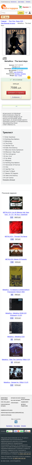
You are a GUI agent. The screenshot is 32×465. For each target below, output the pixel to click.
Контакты (13, 1)
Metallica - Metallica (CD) (16, 336)
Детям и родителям (24, 405)
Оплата (28, 1)
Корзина (27, 7)
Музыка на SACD (16, 398)
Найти (21, 12)
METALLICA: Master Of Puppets (16, 259)
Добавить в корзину (16, 93)
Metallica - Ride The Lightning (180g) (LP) (16, 359)
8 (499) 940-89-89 (24, 454)
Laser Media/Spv (18, 72)
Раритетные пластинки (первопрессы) (12, 412)
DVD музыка (14, 402)
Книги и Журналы (6, 415)
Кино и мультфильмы (25, 398)
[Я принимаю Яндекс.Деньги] (27, 431)
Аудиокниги (24, 402)
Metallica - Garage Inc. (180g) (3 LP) (16, 382)
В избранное (15, 97)
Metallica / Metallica (20, 73)
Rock (16, 75)
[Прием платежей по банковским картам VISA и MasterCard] (18, 431)
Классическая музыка (5, 405)
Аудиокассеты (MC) (6, 410)
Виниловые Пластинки (4, 398)
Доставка (21, 1)
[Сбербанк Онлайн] (9, 431)
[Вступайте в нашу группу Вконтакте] (16, 421)
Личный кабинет (29, 12)
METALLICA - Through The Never (16, 236)
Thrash (20, 75)
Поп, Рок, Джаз (5, 402)
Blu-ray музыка (15, 400)
